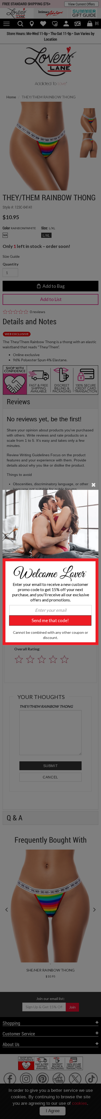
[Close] (93, 484)
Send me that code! (50, 620)
